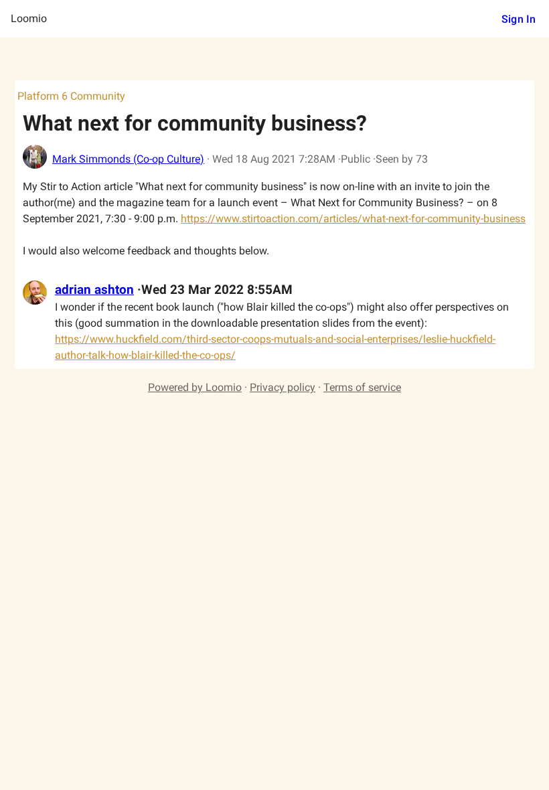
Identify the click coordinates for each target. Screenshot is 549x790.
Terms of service (362, 387)
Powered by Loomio (195, 387)
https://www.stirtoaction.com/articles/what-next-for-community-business (353, 218)
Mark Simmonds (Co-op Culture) (128, 159)
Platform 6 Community (71, 96)
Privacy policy (282, 387)
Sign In (518, 19)
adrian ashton (94, 290)
